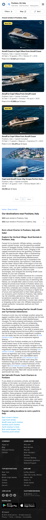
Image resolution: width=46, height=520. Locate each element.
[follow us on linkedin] (14, 495)
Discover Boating (30, 458)
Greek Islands (29, 483)
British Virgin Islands (9, 477)
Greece (4, 483)
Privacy (4, 517)
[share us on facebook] (7, 495)
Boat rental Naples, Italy (11, 429)
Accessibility (27, 517)
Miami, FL (27, 480)
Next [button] (29, 199)
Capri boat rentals (9, 420)
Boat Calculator (29, 452)
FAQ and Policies (8, 450)
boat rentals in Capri (30, 358)
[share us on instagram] (10, 495)
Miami (4, 475)
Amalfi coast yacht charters (12, 422)
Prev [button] (17, 199)
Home (4, 209)
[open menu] (43, 4)
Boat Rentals (28, 447)
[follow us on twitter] (3, 495)
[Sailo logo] (5, 512)
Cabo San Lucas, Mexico (33, 475)
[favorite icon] (40, 22)
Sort (38, 11)
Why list (27, 450)
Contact (5, 452)
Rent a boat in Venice (10, 417)
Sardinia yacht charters (11, 425)
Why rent (27, 445)
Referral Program (30, 463)
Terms (11, 517)
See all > (5, 485)
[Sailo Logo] (3, 4)
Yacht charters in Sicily (10, 427)
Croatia (4, 480)
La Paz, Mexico (29, 472)
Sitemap (18, 517)
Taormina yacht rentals (10, 432)
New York (5, 472)
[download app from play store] (10, 505)
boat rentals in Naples (18, 366)
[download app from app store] (27, 505)
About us (5, 445)
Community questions (32, 460)
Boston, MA (28, 477)
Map (21, 11)
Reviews (27, 455)
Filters (7, 11)
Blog (3, 447)
